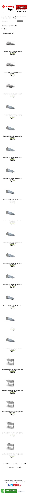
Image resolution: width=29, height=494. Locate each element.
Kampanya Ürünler (12, 25)
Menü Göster (4, 28)
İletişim (15, 18)
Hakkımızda (11, 16)
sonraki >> (11, 467)
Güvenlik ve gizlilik (6, 18)
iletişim (24, 482)
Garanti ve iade (21, 16)
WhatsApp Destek (11, 490)
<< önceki (6, 463)
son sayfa (19, 467)
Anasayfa (3, 16)
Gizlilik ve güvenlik (15, 482)
